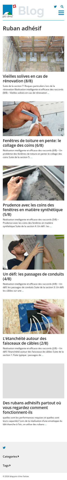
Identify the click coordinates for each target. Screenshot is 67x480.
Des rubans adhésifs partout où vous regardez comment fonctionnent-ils (32, 407)
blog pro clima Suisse (19, 476)
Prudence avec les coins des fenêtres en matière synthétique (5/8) (33, 209)
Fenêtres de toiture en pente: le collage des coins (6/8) (32, 143)
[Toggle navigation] (61, 13)
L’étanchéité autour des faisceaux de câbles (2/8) (25, 341)
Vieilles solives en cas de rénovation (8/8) (25, 78)
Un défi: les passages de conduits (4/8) (33, 276)
